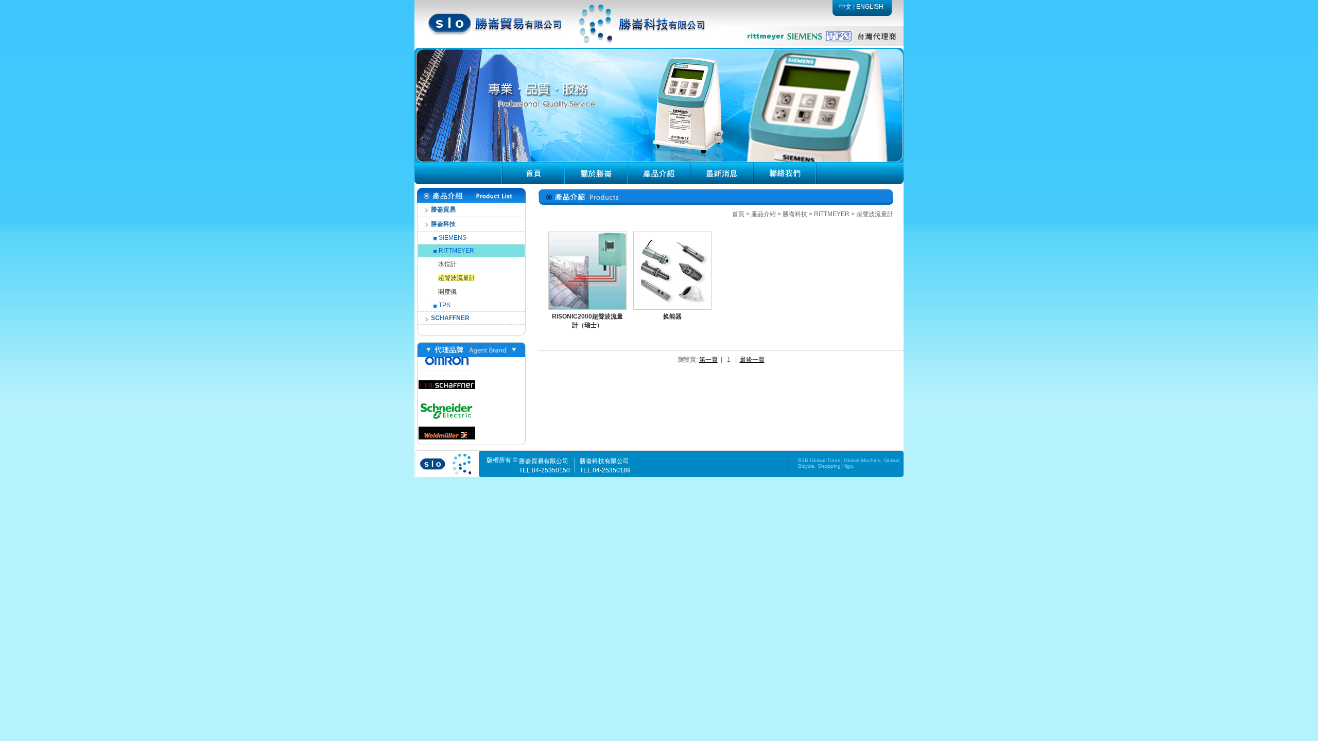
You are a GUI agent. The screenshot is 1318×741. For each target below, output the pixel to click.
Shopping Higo (835, 466)
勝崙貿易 (443, 209)
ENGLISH (869, 6)
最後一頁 (752, 359)
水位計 (447, 264)
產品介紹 (763, 214)
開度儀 (447, 291)
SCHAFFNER (450, 318)
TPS (444, 305)
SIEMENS (452, 237)
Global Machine (862, 460)
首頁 (738, 214)
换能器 (672, 316)
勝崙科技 (443, 223)
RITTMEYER (456, 250)
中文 (845, 6)
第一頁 (708, 359)
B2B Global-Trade (819, 460)
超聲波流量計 (456, 277)
